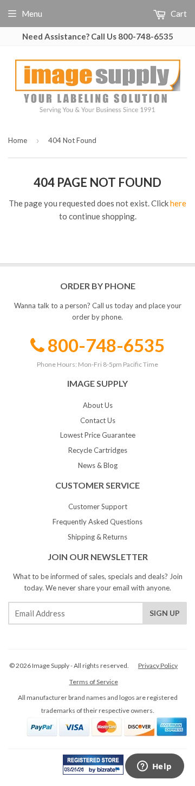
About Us (98, 405)
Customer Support (97, 506)
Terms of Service (93, 682)
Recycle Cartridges (97, 450)
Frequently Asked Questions (97, 521)
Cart (178, 13)
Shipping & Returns (97, 536)
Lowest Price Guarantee (97, 435)
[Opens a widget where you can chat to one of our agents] (154, 767)
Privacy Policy (158, 665)
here (178, 203)
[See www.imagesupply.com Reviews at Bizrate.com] (93, 765)
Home (17, 140)
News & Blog (98, 465)
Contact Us (97, 420)
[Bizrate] (109, 772)
